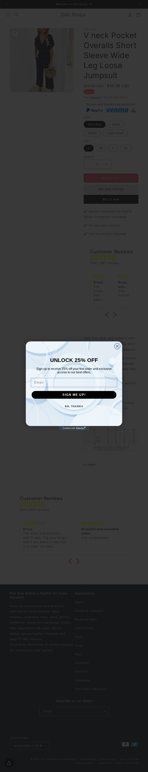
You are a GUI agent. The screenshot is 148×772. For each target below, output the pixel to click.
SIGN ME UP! (74, 394)
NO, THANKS (74, 406)
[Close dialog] (117, 346)
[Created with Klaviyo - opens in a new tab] (74, 428)
